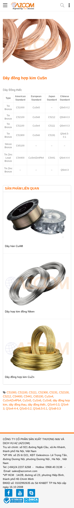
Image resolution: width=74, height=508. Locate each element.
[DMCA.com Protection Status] (31, 500)
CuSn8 (47, 400)
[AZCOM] (22, 5)
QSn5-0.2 (25, 408)
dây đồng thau (17, 404)
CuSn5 (27, 400)
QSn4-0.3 (53, 404)
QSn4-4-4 (12, 408)
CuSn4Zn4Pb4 (12, 400)
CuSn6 (37, 400)
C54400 (17, 396)
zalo (31, 493)
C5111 (33, 392)
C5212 (7, 396)
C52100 (64, 392)
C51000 (11, 392)
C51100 (22, 392)
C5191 (53, 392)
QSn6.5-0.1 (40, 408)
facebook (8, 493)
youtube (20, 493)
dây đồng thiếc (37, 404)
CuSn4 (49, 396)
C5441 (28, 396)
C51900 (43, 392)
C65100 (38, 396)
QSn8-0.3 (55, 408)
